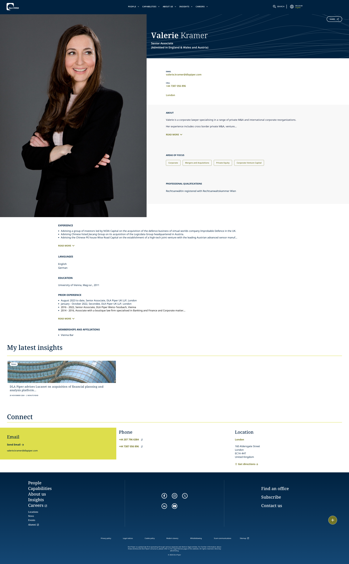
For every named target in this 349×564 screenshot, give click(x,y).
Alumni (32, 524)
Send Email (13, 444)
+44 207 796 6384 (129, 439)
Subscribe (271, 497)
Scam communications (222, 538)
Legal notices (128, 538)
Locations (33, 511)
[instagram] (174, 496)
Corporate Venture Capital (249, 162)
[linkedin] (164, 506)
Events (31, 520)
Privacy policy (106, 538)
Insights (184, 6)
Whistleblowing (196, 538)
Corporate (173, 162)
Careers (200, 6)
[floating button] (332, 520)
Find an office (275, 488)
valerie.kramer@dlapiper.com (183, 74)
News (31, 516)
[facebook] (164, 496)
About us (168, 6)
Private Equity (223, 162)
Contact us (271, 505)
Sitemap (243, 538)
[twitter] (185, 496)
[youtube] (174, 506)
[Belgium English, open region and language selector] (292, 7)
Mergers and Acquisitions (197, 162)
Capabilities (149, 6)
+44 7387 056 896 (176, 86)
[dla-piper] (13, 6)
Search (281, 6)
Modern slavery (172, 538)
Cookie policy (150, 538)
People (132, 6)
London (170, 95)
